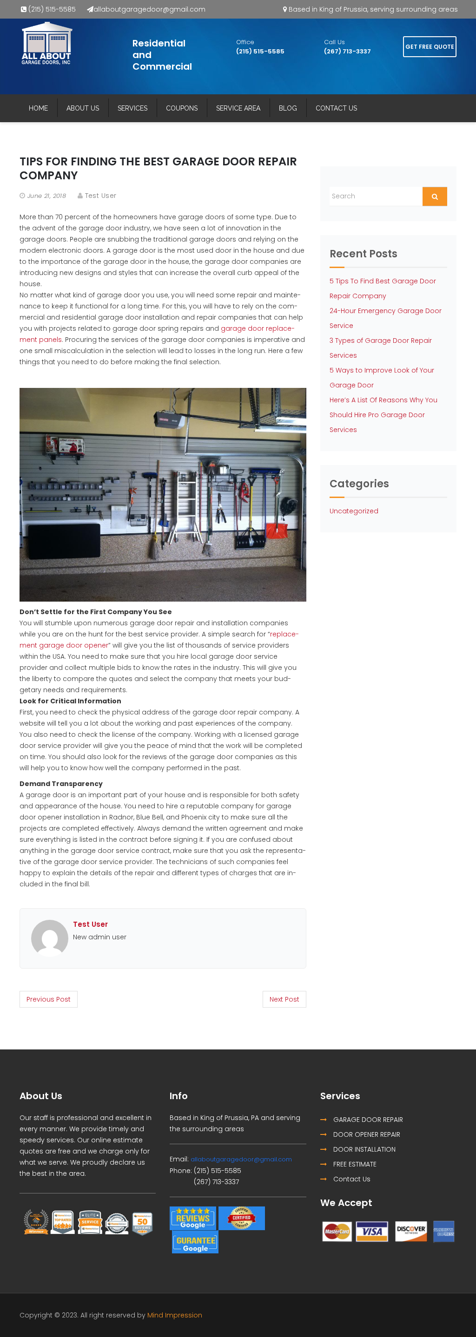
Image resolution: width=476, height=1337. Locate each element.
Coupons (182, 108)
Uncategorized (354, 511)
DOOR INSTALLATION (363, 1149)
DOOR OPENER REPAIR (365, 1134)
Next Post (284, 999)
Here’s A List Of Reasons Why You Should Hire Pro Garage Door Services (383, 414)
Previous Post (48, 999)
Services (132, 108)
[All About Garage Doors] (47, 43)
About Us (82, 108)
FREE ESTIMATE (354, 1164)
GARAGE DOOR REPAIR (367, 1119)
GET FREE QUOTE (429, 47)
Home (38, 108)
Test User (101, 195)
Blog (288, 108)
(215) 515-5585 (52, 9)
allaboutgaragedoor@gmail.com (149, 9)
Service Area (238, 108)
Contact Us (336, 108)
